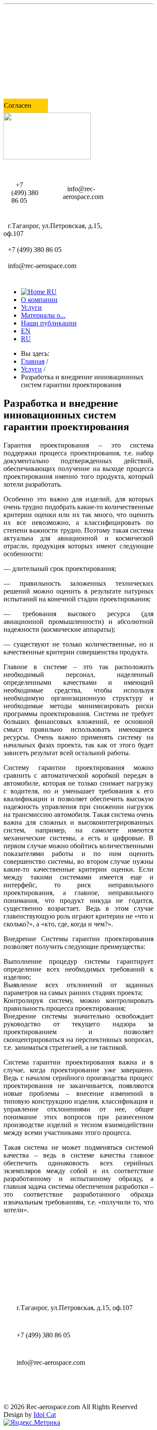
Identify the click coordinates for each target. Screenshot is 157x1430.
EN (26, 331)
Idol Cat (45, 1414)
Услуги (31, 307)
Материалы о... (43, 315)
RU (26, 338)
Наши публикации (49, 323)
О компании (39, 299)
